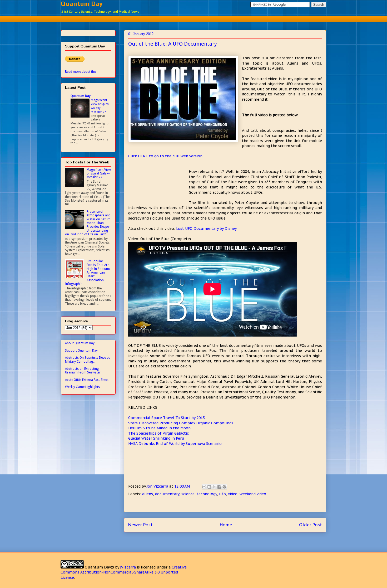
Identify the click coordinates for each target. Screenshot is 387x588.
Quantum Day (82, 3)
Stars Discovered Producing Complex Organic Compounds (180, 423)
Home (226, 525)
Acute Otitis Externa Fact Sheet (86, 380)
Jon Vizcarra (158, 486)
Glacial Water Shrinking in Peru (156, 438)
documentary (167, 494)
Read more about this (80, 72)
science (188, 494)
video (232, 494)
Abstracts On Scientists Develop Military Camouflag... (88, 359)
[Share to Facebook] (219, 486)
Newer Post (140, 525)
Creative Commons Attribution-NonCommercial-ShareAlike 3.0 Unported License (124, 572)
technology (207, 494)
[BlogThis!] (209, 486)
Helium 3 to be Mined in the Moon (159, 428)
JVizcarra (128, 567)
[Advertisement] (193, 18)
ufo (222, 494)
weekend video (253, 494)
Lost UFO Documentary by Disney (206, 228)
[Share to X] (214, 486)
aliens (147, 494)
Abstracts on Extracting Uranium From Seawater (83, 370)
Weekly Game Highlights (82, 387)
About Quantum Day (80, 343)
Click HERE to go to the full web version (165, 156)
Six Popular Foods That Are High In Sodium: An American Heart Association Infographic (87, 272)
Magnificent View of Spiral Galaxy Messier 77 (100, 105)
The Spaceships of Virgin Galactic (158, 433)
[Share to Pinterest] (224, 486)
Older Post (310, 525)
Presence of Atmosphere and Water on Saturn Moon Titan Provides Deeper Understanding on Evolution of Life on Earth (88, 223)
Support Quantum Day (81, 350)
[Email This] (204, 486)
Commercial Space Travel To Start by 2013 (166, 417)
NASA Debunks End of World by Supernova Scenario (175, 443)
